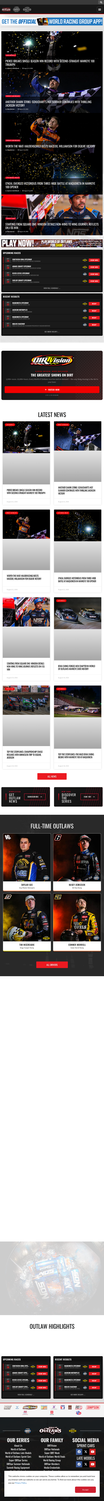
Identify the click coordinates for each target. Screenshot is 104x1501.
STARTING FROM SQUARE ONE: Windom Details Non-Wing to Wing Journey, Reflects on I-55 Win (52, 226)
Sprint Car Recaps (13, 96)
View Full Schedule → (52, 288)
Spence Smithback (13, 68)
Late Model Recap (12, 178)
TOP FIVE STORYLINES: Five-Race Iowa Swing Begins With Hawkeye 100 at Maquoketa (76, 755)
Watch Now (54, 389)
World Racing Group (52, 1460)
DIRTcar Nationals (52, 1449)
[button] (101, 2)
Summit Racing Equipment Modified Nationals (18, 1469)
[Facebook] (79, 1452)
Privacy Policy (20, 1483)
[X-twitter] (86, 1452)
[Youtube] (93, 1452)
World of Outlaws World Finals (52, 1456)
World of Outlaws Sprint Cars (18, 1456)
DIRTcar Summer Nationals (18, 1464)
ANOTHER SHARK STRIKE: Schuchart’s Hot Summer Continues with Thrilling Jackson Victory (48, 103)
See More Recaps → (52, 331)
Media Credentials (52, 1467)
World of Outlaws (18, 1449)
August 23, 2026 (28, 68)
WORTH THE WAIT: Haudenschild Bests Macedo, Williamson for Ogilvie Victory (50, 146)
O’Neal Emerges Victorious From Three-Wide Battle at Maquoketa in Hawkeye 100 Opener (50, 185)
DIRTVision (52, 1445)
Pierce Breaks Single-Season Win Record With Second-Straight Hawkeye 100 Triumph (50, 63)
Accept (85, 1489)
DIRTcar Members (52, 1464)
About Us (18, 1445)
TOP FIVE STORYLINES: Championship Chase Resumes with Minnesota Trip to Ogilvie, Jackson (25, 754)
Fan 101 (87, 796)
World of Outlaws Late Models (18, 1453)
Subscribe (33, 796)
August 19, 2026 (23, 231)
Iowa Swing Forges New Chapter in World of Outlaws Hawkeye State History (76, 667)
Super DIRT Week (52, 1453)
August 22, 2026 (23, 150)
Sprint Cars (10, 218)
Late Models (10, 55)
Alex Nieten (10, 109)
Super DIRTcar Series (18, 1460)
